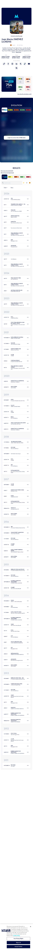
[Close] (30, 926)
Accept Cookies (18, 946)
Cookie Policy (16, 935)
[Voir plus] (27, 199)
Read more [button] (18, 52)
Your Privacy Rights (18, 938)
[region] (16, 936)
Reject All (18, 942)
